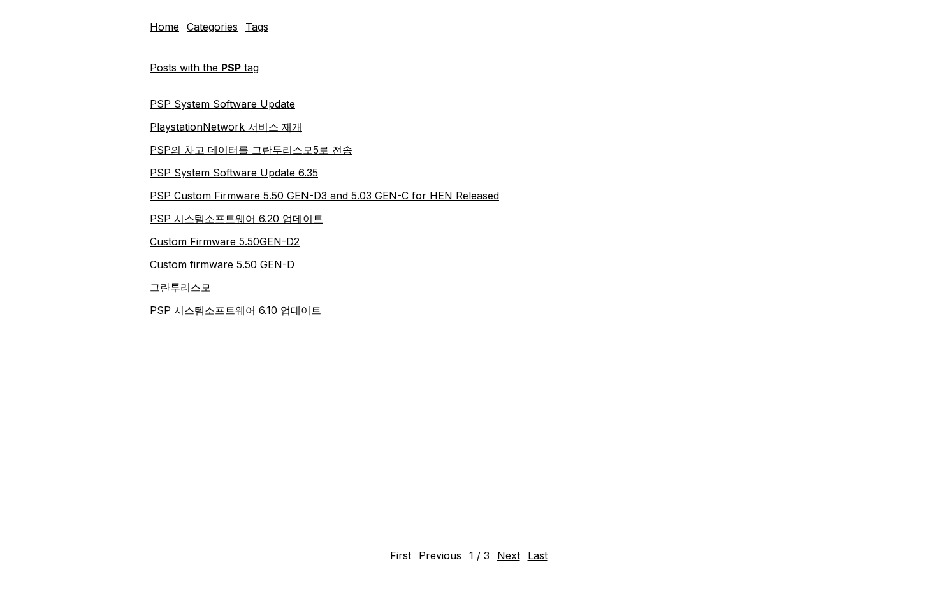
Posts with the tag (204, 67)
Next (508, 555)
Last (538, 555)
